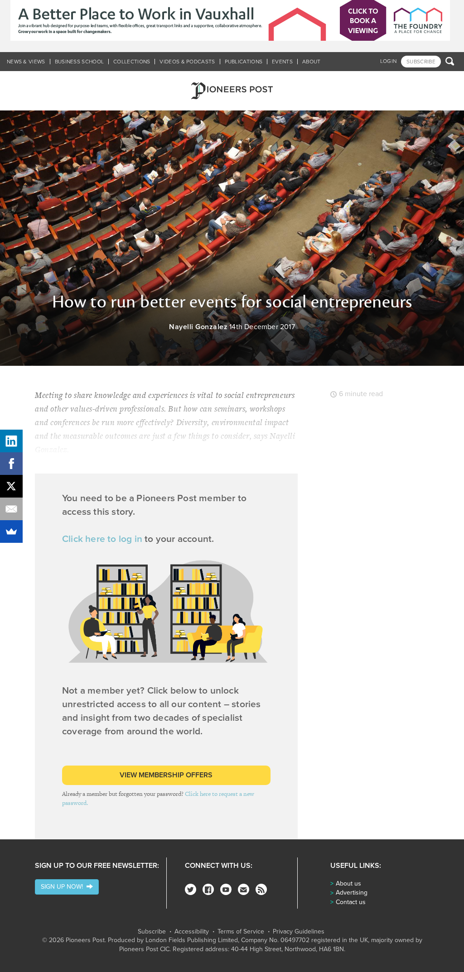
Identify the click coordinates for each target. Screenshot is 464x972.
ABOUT (311, 61)
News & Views (26, 61)
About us (348, 883)
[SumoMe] (11, 531)
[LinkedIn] (11, 441)
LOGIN (388, 61)
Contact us (351, 902)
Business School (79, 61)
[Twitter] (190, 889)
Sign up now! (64, 887)
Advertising (351, 892)
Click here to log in (102, 539)
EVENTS (282, 61)
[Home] (232, 90)
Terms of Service (241, 932)
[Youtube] (226, 889)
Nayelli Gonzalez (198, 326)
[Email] (11, 509)
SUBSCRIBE (420, 61)
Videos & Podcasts (187, 61)
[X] (11, 486)
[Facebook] (208, 889)
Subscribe (152, 932)
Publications (244, 61)
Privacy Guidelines (298, 932)
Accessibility (191, 932)
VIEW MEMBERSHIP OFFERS (166, 775)
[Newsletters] (243, 889)
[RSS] (261, 889)
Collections (131, 61)
